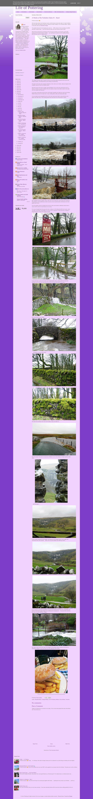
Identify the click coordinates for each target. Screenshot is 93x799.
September (20, 99)
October (19, 98)
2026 (18, 81)
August (19, 101)
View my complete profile (20, 50)
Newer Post (35, 743)
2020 (18, 91)
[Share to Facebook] (49, 697)
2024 (18, 84)
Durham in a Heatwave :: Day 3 (26, 779)
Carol (24, 24)
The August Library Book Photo (22, 169)
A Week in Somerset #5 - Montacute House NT (22, 126)
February (20, 141)
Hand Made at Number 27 (20, 72)
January (19, 143)
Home (18, 11)
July (19, 103)
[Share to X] (47, 697)
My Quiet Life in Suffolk (22, 168)
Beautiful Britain (38, 699)
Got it (78, 3)
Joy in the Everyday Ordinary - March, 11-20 (22, 120)
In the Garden (31, 11)
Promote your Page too (19, 75)
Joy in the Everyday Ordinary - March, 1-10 (22, 130)
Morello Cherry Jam (23, 786)
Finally (18, 172)
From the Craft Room (48, 11)
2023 (18, 86)
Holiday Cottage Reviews (71, 11)
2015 (18, 150)
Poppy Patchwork (20, 171)
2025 (18, 82)
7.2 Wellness (19, 177)
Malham (57, 699)
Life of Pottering (29, 7)
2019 (18, 93)
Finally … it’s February (24, 759)
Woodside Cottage (44, 25)
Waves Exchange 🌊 (21, 196)
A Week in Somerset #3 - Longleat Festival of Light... (22, 138)
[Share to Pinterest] (50, 697)
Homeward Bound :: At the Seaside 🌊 (27, 765)
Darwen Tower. (19, 159)
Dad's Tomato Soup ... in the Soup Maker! (28, 772)
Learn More (73, 3)
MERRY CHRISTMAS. (21, 200)
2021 (18, 89)
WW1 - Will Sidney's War (59, 11)
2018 (18, 145)
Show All (28, 201)
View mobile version (51, 746)
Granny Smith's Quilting (22, 199)
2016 (18, 148)
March (19, 110)
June (19, 104)
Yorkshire (67, 699)
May (19, 106)
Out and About (39, 11)
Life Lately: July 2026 (21, 186)
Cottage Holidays (45, 699)
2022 (18, 87)
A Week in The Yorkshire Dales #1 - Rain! (22, 112)
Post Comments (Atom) (54, 750)
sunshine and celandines (22, 158)
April (19, 108)
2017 (18, 147)
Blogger (70, 796)
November (20, 96)
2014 (18, 152)
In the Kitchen (24, 11)
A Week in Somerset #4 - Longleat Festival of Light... (22, 134)
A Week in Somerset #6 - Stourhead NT (22, 124)
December (20, 94)
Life (17, 181)
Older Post (67, 743)
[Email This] (45, 697)
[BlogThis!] (46, 697)
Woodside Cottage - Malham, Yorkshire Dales (22, 116)
